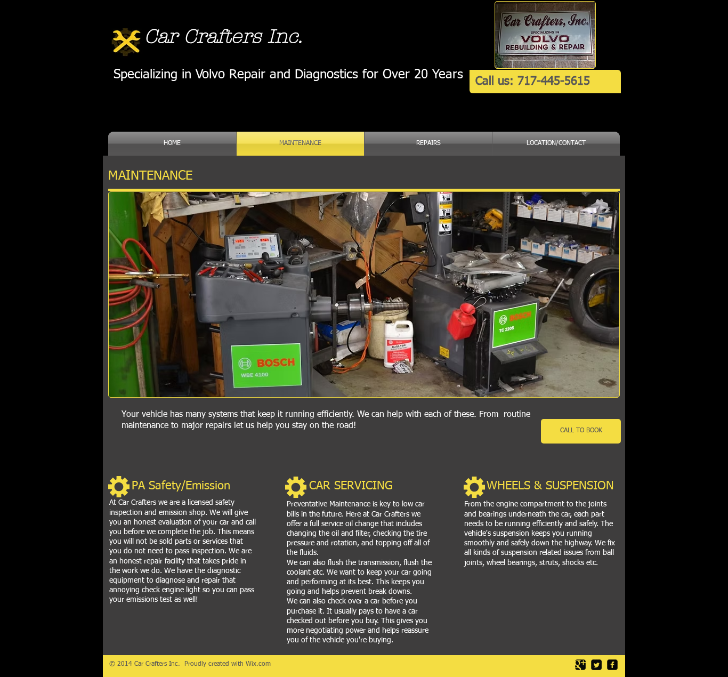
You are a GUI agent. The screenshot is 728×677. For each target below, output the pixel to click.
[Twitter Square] (596, 664)
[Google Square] (580, 664)
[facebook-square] (612, 664)
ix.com (261, 664)
